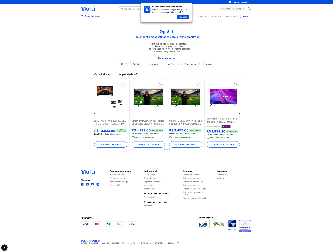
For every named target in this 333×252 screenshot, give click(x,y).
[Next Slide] (239, 114)
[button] (164, 149)
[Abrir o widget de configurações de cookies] (4, 247)
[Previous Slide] (94, 114)
